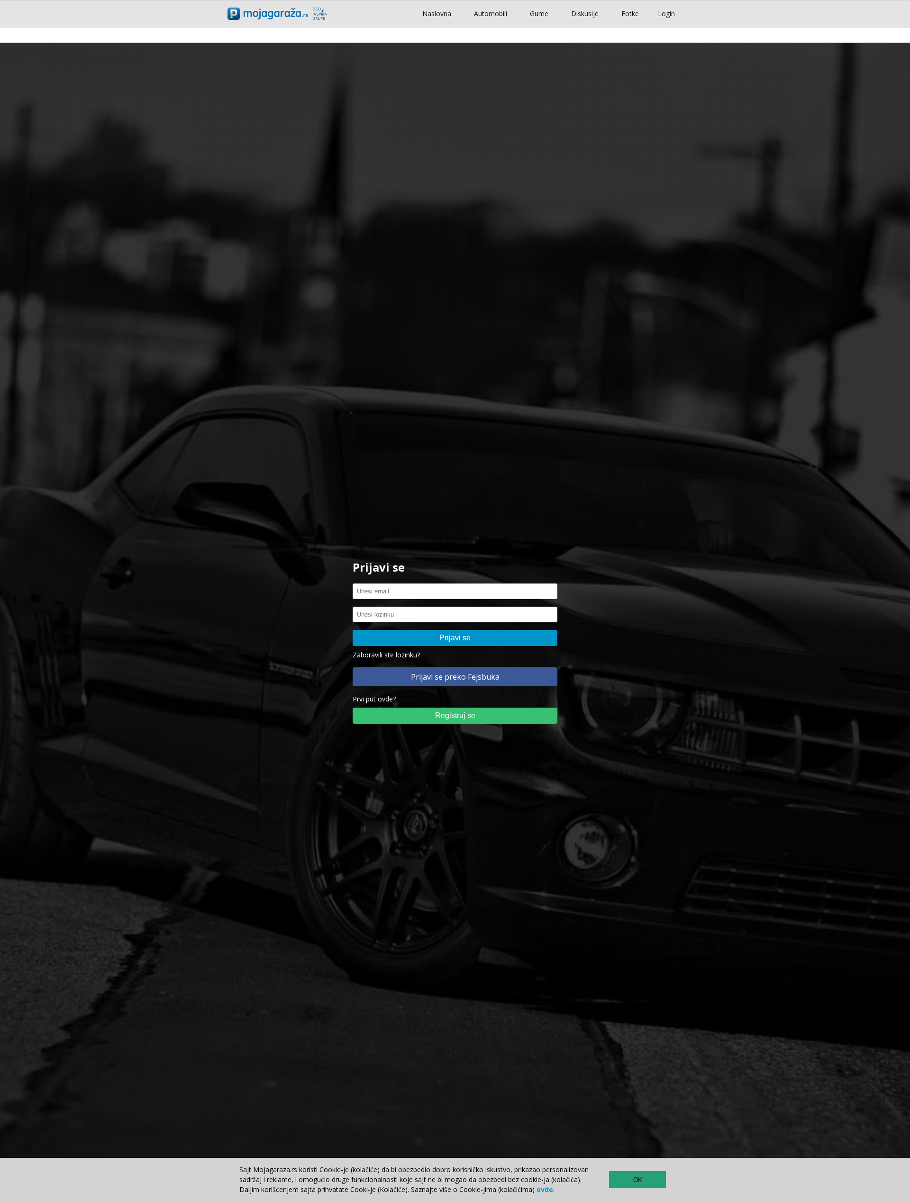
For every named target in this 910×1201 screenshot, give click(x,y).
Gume (539, 13)
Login (666, 13)
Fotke (630, 13)
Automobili (490, 13)
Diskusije (585, 13)
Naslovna (436, 13)
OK (637, 1179)
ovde (545, 1189)
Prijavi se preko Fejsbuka (455, 677)
